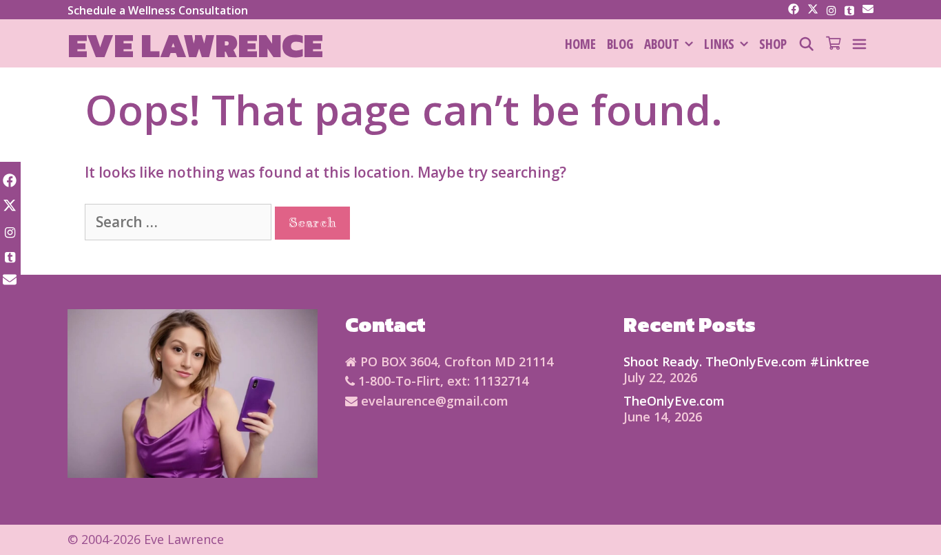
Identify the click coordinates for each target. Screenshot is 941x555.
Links (719, 44)
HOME (580, 44)
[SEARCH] (806, 44)
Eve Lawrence (195, 45)
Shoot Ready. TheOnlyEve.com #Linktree (746, 361)
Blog (620, 44)
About (661, 44)
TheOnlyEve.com (674, 400)
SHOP (773, 44)
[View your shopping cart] (833, 44)
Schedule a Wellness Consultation (158, 10)
